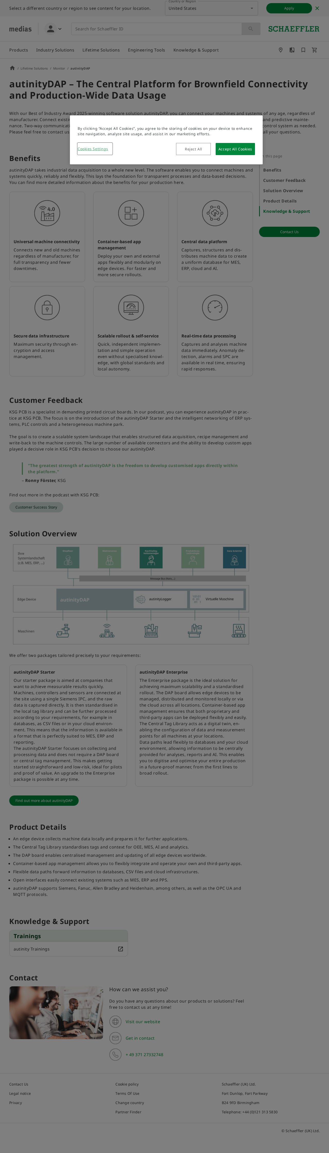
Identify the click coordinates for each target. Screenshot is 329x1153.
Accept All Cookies (235, 149)
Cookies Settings (93, 148)
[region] (166, 139)
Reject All (193, 149)
